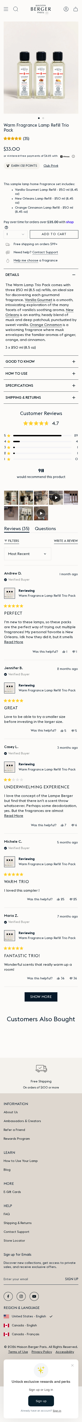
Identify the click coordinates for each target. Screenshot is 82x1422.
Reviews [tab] (16, 529)
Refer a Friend (14, 1130)
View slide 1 (39, 118)
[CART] (75, 9)
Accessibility (65, 1352)
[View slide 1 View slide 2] (41, 68)
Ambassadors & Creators (22, 1121)
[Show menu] (6, 9)
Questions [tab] (45, 529)
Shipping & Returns (18, 1223)
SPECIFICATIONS (19, 385)
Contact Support (45, 252)
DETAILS (12, 275)
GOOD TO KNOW (20, 361)
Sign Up (71, 1279)
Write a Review (66, 541)
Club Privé (51, 165)
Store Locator (14, 1240)
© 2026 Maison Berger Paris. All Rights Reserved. (41, 1347)
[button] (16, 138)
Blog (7, 1169)
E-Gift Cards (12, 1192)
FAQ (7, 1214)
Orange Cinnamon (46, 325)
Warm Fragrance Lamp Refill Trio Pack (47, 595)
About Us (11, 1112)
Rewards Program (17, 1138)
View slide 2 (43, 118)
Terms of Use (18, 1352)
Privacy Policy (42, 1352)
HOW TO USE (16, 373)
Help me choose (26, 260)
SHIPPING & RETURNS (23, 397)
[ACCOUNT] (66, 9)
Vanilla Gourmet (38, 300)
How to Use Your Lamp (21, 1161)
